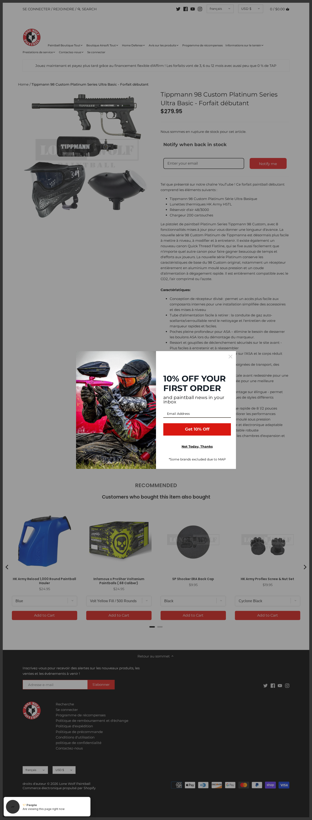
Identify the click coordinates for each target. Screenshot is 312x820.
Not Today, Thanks (197, 446)
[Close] (230, 356)
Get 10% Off (197, 429)
